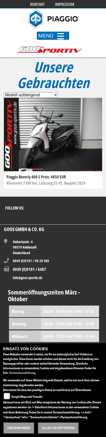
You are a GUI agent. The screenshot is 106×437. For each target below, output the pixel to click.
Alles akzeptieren (58, 428)
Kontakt (37, 4)
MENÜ (45, 36)
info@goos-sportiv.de (27, 277)
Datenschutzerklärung (22, 372)
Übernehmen (18, 428)
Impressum (64, 4)
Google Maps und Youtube (26, 396)
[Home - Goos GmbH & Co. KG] (53, 18)
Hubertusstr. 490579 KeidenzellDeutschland (24, 247)
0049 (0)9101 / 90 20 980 (31, 260)
